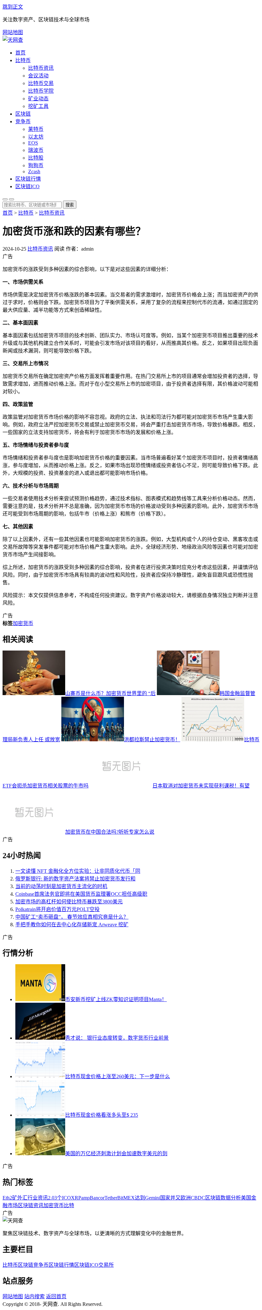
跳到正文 (13, 7)
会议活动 (38, 75)
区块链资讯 (30, 1205)
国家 (165, 1197)
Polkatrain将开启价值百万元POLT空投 (57, 909)
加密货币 (23, 623)
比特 (69, 1205)
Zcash (34, 171)
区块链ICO (27, 186)
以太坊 (35, 136)
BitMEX (126, 1197)
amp (85, 1197)
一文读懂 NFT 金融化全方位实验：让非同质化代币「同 (77, 871)
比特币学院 (41, 91)
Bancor (97, 1197)
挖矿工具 (38, 106)
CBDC (198, 1197)
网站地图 (13, 32)
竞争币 (23, 121)
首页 (20, 52)
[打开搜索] (5, 199)
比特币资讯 (41, 68)
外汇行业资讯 (32, 1197)
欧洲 (186, 1197)
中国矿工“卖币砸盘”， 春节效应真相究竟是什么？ (71, 917)
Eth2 (7, 1197)
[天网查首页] (13, 40)
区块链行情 (28, 179)
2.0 (51, 1197)
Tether (110, 1197)
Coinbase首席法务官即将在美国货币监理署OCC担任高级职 (81, 894)
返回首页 (56, 1296)
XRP (76, 1197)
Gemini (152, 1197)
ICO (66, 1197)
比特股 (35, 157)
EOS (33, 143)
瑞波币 (35, 150)
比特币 (23, 60)
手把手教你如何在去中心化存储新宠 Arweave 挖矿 (71, 924)
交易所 (106, 1265)
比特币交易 (41, 83)
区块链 (23, 114)
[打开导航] (11, 199)
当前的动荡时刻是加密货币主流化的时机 (61, 886)
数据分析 (230, 1197)
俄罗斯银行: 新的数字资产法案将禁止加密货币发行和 (75, 878)
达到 (140, 1197)
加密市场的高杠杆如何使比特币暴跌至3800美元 (69, 901)
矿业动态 (38, 98)
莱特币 (35, 129)
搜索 (70, 205)
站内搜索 (34, 1296)
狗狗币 (35, 165)
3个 (58, 1197)
